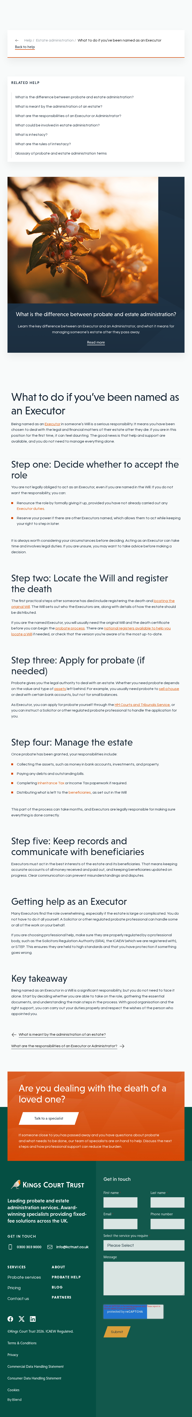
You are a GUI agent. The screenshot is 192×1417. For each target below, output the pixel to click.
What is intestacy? (31, 134)
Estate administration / (56, 40)
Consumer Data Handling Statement (34, 1378)
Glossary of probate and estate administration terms (61, 153)
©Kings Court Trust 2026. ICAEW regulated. (40, 1331)
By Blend (14, 1400)
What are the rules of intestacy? (43, 144)
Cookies (13, 1390)
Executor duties (30, 509)
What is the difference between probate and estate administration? (74, 97)
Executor (52, 424)
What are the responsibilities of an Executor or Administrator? (68, 116)
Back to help (25, 47)
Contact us (18, 1298)
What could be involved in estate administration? (57, 125)
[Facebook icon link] (10, 1319)
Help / (29, 40)
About (58, 1267)
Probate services (24, 1277)
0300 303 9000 (29, 1247)
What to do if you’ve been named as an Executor (119, 40)
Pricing (14, 1288)
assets (60, 689)
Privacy (12, 1355)
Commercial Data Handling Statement (35, 1366)
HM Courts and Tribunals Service (142, 705)
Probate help (66, 1277)
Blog (57, 1287)
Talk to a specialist (48, 1118)
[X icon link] (21, 1319)
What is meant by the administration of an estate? (58, 106)
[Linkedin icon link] (33, 1319)
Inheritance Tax (51, 783)
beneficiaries (80, 792)
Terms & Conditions (22, 1343)
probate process (70, 628)
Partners (62, 1297)
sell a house (169, 689)
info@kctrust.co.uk (72, 1247)
